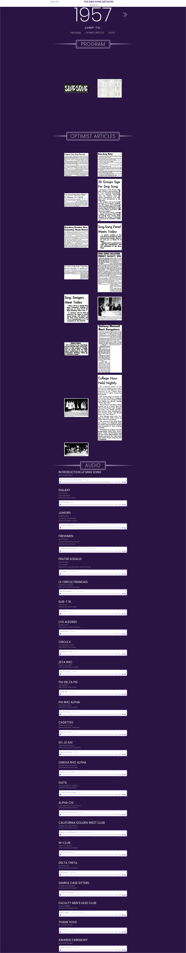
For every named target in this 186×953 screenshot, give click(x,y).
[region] (75, 32)
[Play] (61, 482)
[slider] (125, 482)
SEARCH (94, 5)
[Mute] (123, 482)
